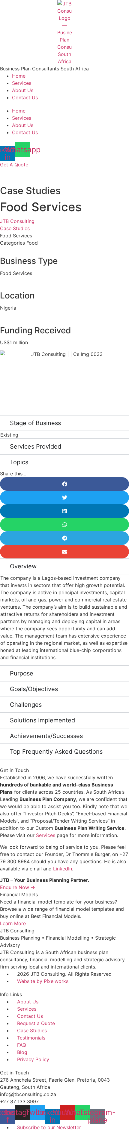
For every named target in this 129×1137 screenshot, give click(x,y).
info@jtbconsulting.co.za (28, 1094)
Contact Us (25, 97)
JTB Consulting (17, 221)
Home (19, 76)
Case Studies (15, 228)
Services (21, 83)
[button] (64, 484)
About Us (22, 90)
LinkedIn (62, 869)
